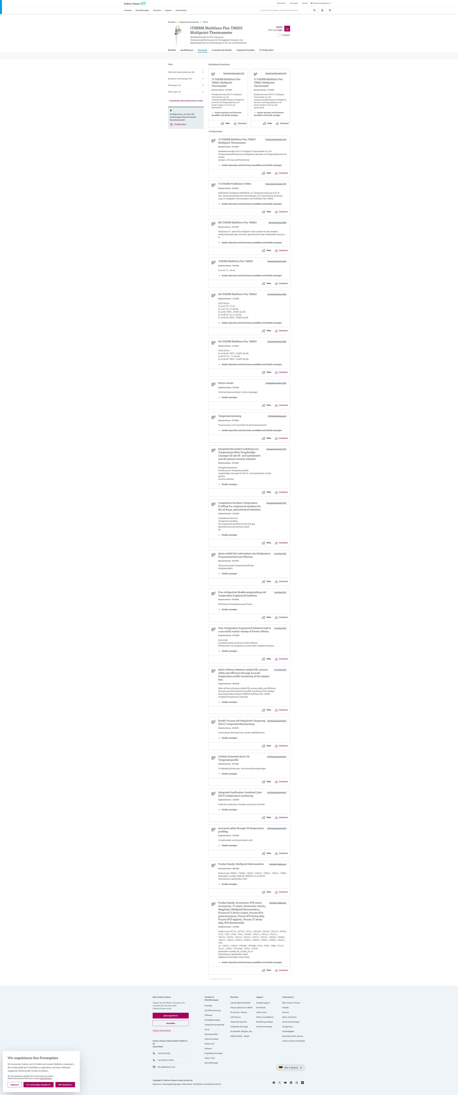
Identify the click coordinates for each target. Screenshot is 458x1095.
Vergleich (286, 35)
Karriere (285, 1012)
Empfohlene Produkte (213, 1053)
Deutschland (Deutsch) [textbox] (321, 3)
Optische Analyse (212, 1039)
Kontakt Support (263, 1003)
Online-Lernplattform (265, 1017)
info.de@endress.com (166, 1067)
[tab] (173, 50)
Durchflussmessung (213, 1010)
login (280, 30)
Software (208, 1048)
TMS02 (205, 22)
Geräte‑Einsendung (264, 1026)
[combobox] (322, 3)
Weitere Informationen (162, 1030)
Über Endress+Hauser (291, 1003)
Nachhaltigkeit (288, 1031)
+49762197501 (163, 1053)
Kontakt (304, 3)
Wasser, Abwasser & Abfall (241, 1007)
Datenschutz (187, 1084)
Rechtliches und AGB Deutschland (207, 1084)
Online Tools (281, 3)
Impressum (157, 1084)
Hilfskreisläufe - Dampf (239, 1036)
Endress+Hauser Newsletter (293, 1041)
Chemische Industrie (238, 1022)
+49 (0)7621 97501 (165, 1060)
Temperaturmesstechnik (189, 22)
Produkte (171, 22)
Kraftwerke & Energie (239, 1026)
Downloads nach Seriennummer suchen (186, 100)
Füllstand (208, 1015)
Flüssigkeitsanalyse (212, 1020)
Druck (207, 1029)
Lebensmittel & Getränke (240, 1003)
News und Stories (289, 1017)
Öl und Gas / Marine (238, 1012)
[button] (171, 1015)
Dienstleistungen (211, 1063)
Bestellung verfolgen (264, 1022)
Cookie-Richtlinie (46, 1078)
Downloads (294, 3)
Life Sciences (235, 1017)
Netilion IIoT (209, 1043)
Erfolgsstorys (287, 1026)
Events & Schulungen (290, 1022)
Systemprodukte (211, 1034)
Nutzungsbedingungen (172, 1084)
